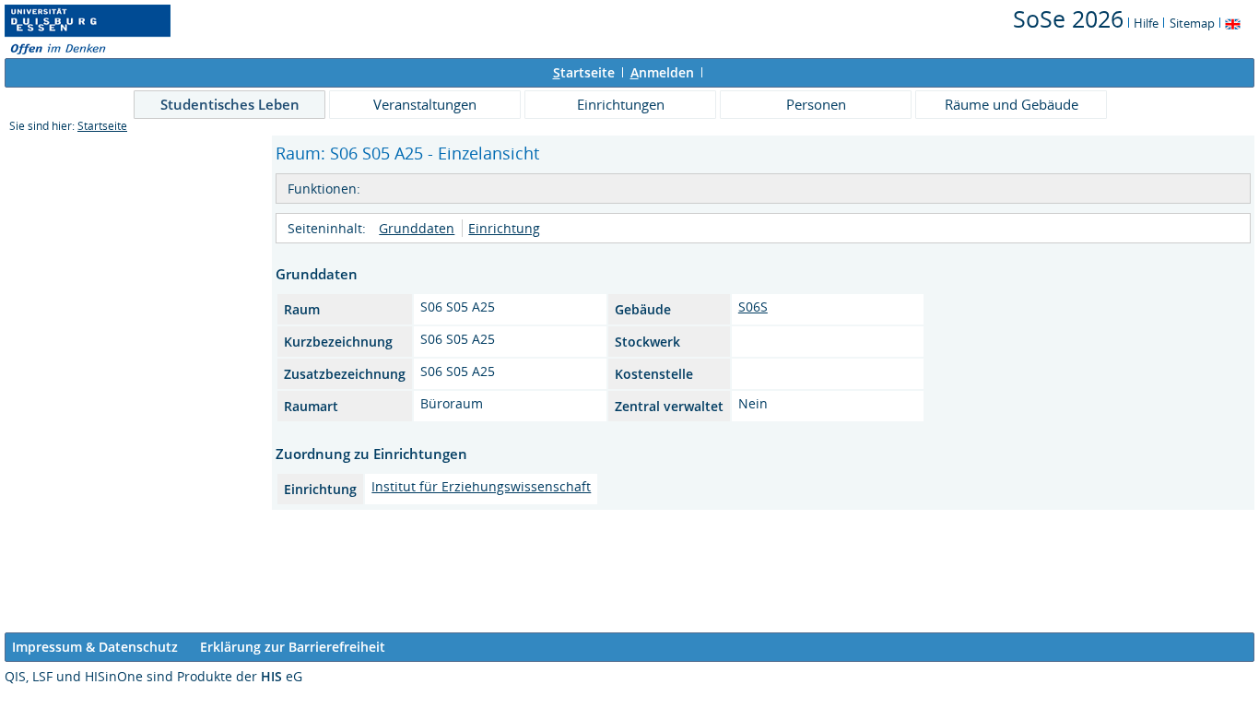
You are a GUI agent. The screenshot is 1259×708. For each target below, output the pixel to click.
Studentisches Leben (230, 104)
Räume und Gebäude (1011, 104)
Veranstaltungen (425, 104)
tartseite (584, 72)
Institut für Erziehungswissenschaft (481, 486)
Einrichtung (504, 228)
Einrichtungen (621, 104)
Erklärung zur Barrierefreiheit (292, 646)
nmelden (662, 72)
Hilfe (1146, 23)
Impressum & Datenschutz (95, 646)
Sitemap (1192, 23)
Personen (816, 104)
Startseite (102, 126)
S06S (753, 306)
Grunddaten (416, 228)
